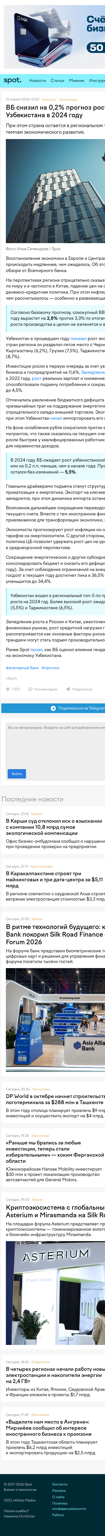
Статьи (57, 80)
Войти (17, 774)
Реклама (59, 1491)
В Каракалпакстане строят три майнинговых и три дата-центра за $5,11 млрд (54, 879)
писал (36, 649)
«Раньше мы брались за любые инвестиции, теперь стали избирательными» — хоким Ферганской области (55, 1152)
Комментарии (45, 689)
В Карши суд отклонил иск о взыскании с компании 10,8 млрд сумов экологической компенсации (54, 827)
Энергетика (40, 1362)
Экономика (41, 1089)
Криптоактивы (41, 866)
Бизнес (36, 814)
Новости (37, 80)
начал (56, 418)
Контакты (60, 1484)
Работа (58, 1515)
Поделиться (81, 689)
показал (78, 338)
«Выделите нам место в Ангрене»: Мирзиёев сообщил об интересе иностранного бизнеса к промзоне (49, 1428)
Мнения (76, 80)
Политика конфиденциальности (69, 1506)
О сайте (58, 1497)
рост (37, 378)
